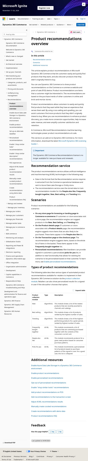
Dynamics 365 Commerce (46, 32)
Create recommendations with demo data (48, 411)
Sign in (82, 19)
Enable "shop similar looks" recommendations (50, 387)
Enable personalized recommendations (47, 378)
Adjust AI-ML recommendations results (47, 402)
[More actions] (84, 32)
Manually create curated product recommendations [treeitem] (16, 181)
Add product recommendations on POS (47, 392)
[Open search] (77, 19)
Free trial (81, 25)
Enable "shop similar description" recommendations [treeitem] (16, 156)
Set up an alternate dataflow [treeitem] (16, 132)
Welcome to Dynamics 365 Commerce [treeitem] (15, 51)
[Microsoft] (4, 18)
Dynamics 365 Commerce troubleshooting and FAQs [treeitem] (15, 286)
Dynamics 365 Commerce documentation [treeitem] (15, 44)
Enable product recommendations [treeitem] (16, 126)
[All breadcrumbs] (33, 32)
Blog (30, 456)
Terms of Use (6, 460)
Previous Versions (20, 456)
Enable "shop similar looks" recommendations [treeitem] (16, 147)
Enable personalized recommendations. (60, 261)
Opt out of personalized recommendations (48, 383)
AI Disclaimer (6, 456)
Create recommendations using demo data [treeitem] (16, 190)
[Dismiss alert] (83, 4)
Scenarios (36, 62)
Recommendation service (42, 60)
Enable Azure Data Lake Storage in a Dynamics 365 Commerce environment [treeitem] (17, 117)
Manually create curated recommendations (48, 406)
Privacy (49, 456)
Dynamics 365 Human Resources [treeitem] (12, 312)
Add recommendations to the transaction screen (51, 397)
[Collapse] (27, 30)
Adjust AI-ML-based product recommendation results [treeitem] (16, 171)
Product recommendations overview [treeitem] (16, 106)
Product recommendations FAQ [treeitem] (17, 198)
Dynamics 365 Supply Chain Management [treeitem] (14, 306)
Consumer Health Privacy (65, 456)
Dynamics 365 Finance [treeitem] (12, 301)
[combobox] (15, 34)
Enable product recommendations (45, 373)
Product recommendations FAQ (44, 416)
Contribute (40, 456)
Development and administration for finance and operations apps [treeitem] (15, 294)
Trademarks (18, 460)
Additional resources (40, 65)
